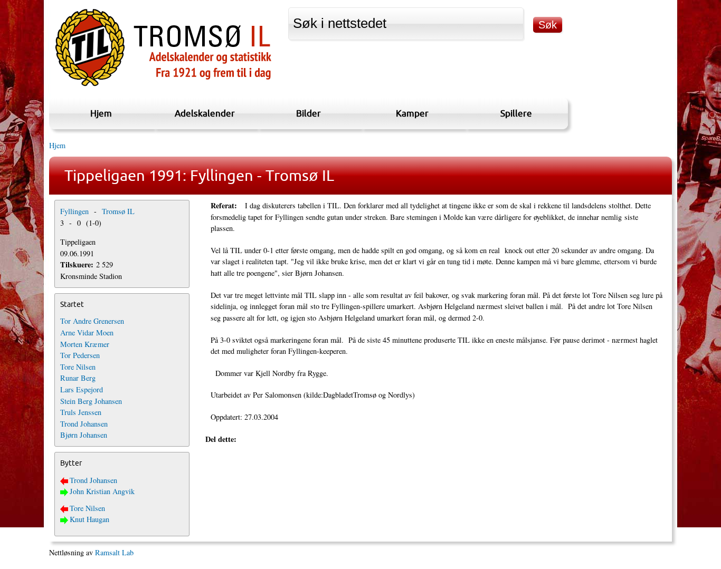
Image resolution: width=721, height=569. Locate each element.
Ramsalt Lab (114, 552)
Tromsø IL (118, 211)
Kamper (412, 113)
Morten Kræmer (84, 344)
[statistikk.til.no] (163, 86)
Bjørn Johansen (83, 435)
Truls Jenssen (80, 412)
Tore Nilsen (78, 367)
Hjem (101, 113)
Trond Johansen (84, 424)
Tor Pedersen (80, 355)
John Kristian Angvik (102, 491)
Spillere (516, 113)
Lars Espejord (81, 389)
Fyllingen (74, 211)
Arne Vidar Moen (86, 332)
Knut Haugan (89, 519)
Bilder (308, 113)
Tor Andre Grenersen (92, 321)
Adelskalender (205, 113)
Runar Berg (78, 378)
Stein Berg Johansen (91, 401)
